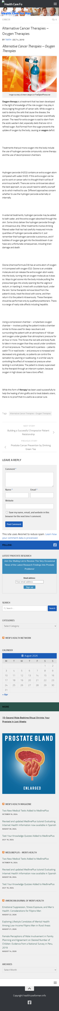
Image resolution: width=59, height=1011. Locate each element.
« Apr (5, 694)
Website (9, 500)
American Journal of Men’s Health (24, 900)
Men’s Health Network (18, 638)
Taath (8, 39)
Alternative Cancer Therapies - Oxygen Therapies (30, 413)
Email (33, 489)
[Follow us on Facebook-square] (55, 545)
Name (9, 489)
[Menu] (55, 3)
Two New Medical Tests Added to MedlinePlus (25, 810)
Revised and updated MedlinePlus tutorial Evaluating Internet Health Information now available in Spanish (29, 823)
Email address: (29, 578)
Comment (10, 469)
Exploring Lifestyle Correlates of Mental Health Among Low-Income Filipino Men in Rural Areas (26, 923)
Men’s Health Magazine (18, 804)
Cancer (6, 19)
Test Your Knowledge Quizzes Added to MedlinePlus (28, 835)
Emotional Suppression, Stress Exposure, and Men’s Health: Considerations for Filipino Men (28, 909)
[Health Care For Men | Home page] (15, 3)
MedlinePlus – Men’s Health (21, 852)
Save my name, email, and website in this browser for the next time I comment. (27, 514)
